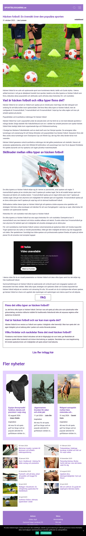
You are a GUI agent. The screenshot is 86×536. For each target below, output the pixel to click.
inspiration (12, 422)
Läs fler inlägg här (43, 352)
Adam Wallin (15, 418)
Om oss (58, 522)
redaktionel (79, 20)
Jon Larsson (21, 20)
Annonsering (58, 519)
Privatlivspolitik (46, 533)
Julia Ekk (48, 416)
